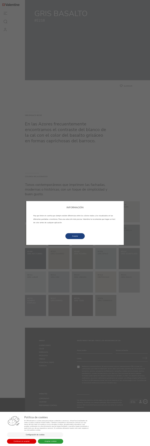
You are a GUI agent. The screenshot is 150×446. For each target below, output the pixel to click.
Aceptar (75, 236)
